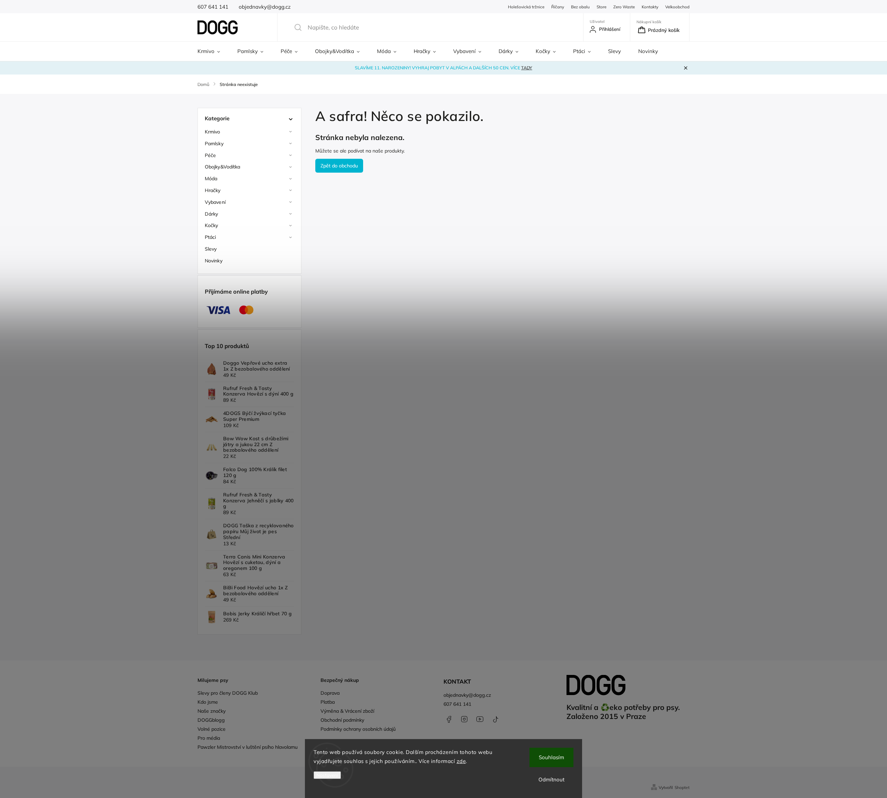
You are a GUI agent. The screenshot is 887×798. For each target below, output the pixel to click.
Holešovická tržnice (526, 6)
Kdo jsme (207, 702)
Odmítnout (551, 779)
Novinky (213, 261)
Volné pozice (211, 729)
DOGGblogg (211, 720)
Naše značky (211, 711)
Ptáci (210, 237)
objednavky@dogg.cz (467, 695)
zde (461, 761)
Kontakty (650, 6)
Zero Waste (624, 6)
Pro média (208, 738)
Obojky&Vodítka (222, 167)
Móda (211, 178)
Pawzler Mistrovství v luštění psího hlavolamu (247, 747)
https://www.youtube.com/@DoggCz (480, 719)
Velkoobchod (677, 6)
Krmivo (212, 132)
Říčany (557, 6)
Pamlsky (214, 143)
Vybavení (215, 202)
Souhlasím (551, 757)
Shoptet (682, 787)
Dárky (211, 214)
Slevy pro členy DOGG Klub (227, 693)
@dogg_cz (495, 719)
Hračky (213, 190)
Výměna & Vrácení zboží (347, 711)
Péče (210, 155)
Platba (327, 702)
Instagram (464, 719)
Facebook (449, 719)
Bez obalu (580, 6)
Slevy (211, 249)
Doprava (330, 693)
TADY (526, 67)
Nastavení (327, 775)
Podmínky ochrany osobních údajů (358, 729)
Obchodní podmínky (342, 720)
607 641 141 (457, 704)
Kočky (211, 225)
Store (601, 6)
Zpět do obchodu (339, 166)
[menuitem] (213, 51)
